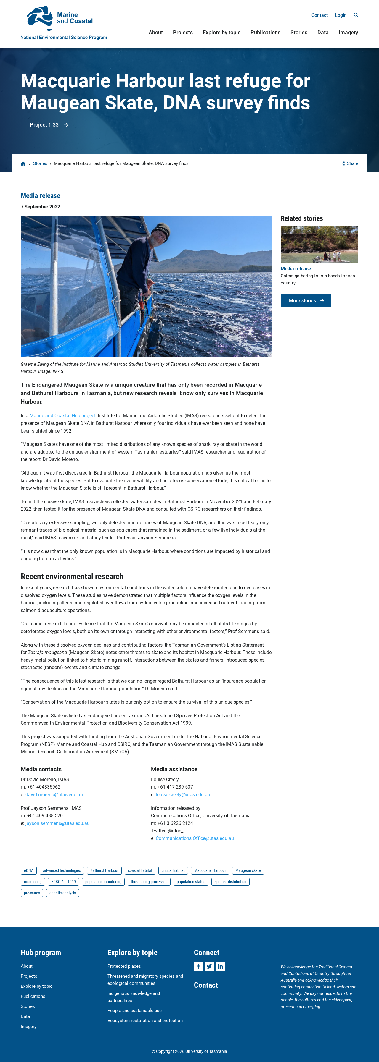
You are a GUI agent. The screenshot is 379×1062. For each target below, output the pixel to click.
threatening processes (149, 881)
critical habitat (173, 870)
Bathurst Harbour (104, 870)
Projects (183, 32)
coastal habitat (140, 870)
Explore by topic (221, 32)
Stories (298, 32)
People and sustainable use (134, 1010)
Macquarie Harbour (210, 870)
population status (191, 881)
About (156, 32)
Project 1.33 (44, 124)
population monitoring (103, 881)
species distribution (230, 881)
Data (323, 32)
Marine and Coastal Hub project (63, 415)
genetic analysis (62, 893)
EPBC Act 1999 (63, 881)
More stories (302, 300)
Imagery (348, 32)
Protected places (124, 966)
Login (341, 15)
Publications (265, 32)
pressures (32, 893)
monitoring (33, 881)
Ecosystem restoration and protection (145, 1020)
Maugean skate (248, 870)
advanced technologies (62, 870)
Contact (319, 15)
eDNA (28, 870)
